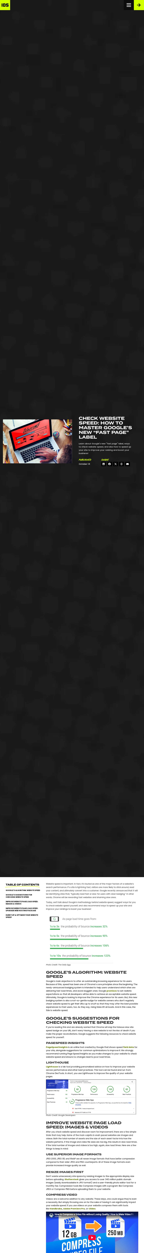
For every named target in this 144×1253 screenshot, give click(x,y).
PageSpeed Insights (57, 1047)
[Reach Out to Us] (139, 5)
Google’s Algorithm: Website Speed (23, 890)
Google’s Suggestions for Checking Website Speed (19, 896)
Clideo (92, 1209)
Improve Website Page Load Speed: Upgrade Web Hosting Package (22, 909)
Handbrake (56, 1209)
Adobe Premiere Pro (74, 1209)
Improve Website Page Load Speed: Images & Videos (22, 902)
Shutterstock (72, 1179)
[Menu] (129, 5)
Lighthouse (52, 1067)
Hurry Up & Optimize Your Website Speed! (22, 916)
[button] (103, 464)
